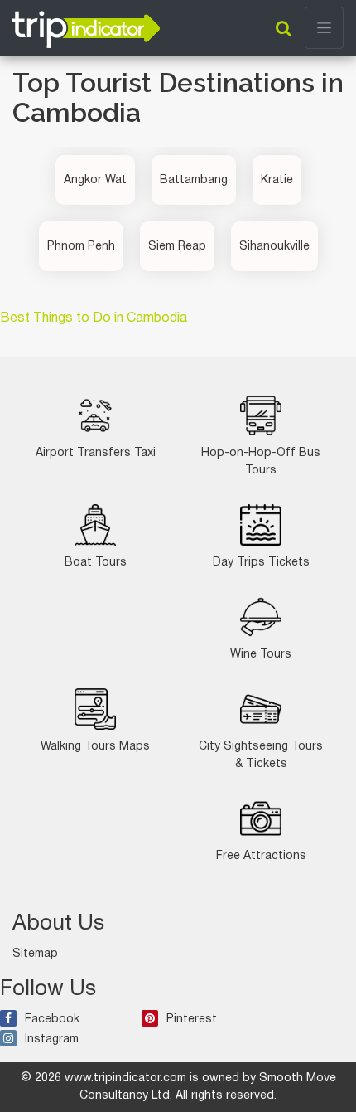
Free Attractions (261, 856)
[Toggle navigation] (324, 28)
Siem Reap (177, 246)
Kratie (277, 180)
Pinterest (191, 1019)
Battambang (194, 180)
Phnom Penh (81, 246)
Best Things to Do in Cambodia (93, 318)
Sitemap (35, 954)
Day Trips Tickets (261, 562)
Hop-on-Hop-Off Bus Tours (260, 462)
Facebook (52, 1019)
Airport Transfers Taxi (96, 453)
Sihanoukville (274, 246)
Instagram (52, 1039)
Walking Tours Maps (95, 746)
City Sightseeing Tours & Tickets (261, 755)
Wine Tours (260, 654)
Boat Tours (96, 562)
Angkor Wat (95, 180)
